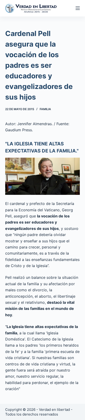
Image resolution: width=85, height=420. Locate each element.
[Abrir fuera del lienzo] (78, 8)
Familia (45, 109)
